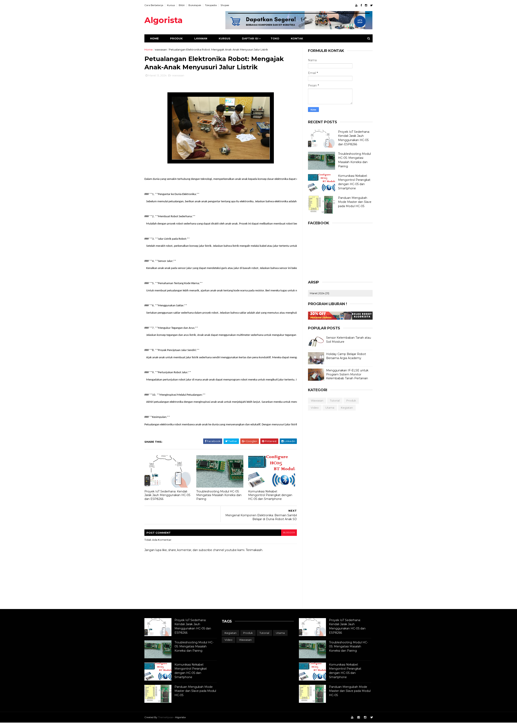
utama (329, 407)
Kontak (297, 38)
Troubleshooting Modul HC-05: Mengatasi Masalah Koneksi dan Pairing (219, 495)
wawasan (161, 49)
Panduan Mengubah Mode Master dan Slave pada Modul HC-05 (354, 202)
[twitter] (371, 5)
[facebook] (361, 5)
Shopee (225, 5)
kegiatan (347, 407)
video (315, 407)
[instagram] (366, 5)
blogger (289, 532)
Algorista (163, 20)
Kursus (171, 5)
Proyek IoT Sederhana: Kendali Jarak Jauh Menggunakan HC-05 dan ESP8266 (167, 495)
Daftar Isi (250, 38)
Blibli (182, 5)
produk (351, 400)
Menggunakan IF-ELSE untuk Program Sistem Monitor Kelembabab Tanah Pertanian (347, 374)
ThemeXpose (165, 717)
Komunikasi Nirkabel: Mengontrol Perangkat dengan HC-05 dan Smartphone (270, 495)
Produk (176, 38)
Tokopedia (211, 5)
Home (154, 38)
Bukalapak (194, 5)
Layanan (200, 38)
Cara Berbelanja (153, 5)
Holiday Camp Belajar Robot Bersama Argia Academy (346, 356)
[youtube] (356, 5)
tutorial (335, 400)
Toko (275, 38)
